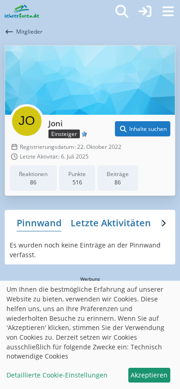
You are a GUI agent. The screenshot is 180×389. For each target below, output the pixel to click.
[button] (142, 129)
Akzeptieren (149, 375)
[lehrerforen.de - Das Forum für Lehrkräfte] (22, 11)
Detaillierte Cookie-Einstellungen (57, 375)
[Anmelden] (145, 11)
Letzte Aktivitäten (111, 223)
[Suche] (122, 11)
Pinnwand (39, 223)
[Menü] (168, 11)
